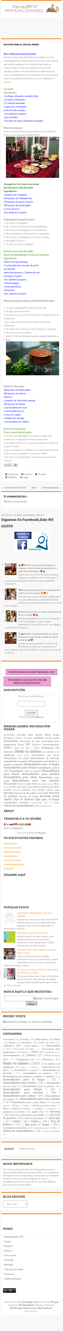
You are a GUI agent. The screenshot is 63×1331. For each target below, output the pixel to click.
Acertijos (22, 734)
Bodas (56, 734)
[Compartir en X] (12, 465)
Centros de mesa (24, 738)
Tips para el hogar (47, 799)
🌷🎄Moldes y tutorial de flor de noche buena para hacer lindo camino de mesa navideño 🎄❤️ (38, 636)
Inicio (34, 487)
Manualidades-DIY (14, 1236)
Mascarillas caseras (46, 784)
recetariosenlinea (12, 860)
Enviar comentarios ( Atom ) (29, 514)
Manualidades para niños (21, 777)
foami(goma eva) (50, 747)
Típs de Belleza (24, 799)
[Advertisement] (27, 30)
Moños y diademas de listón (46, 786)
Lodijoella (9, 868)
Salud (55, 796)
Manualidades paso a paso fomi (21, 783)
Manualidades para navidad (40, 774)
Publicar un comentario (15, 501)
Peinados (16, 790)
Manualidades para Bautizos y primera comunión (29, 1076)
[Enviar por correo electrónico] (5, 465)
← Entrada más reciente (13, 487)
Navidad (9, 1264)
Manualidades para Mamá (24, 1089)
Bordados (9, 737)
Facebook (12, 474)
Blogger (42, 832)
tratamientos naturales (17, 802)
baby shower (36, 734)
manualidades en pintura (16, 761)
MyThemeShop (27, 1304)
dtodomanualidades (14, 864)
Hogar (8, 1241)
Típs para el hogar (14, 1269)
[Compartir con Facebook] (15, 465)
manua (28, 755)
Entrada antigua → (52, 487)
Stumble (12, 477)
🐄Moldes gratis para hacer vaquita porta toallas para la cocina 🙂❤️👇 (39, 591)
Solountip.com (29, 1301)
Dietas (22, 744)
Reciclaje (46, 796)
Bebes (49, 734)
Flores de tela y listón (27, 747)
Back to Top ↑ (31, 1311)
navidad (8, 790)
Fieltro (9, 747)
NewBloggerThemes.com (23, 1307)
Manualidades (11, 855)
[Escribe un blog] (8, 465)
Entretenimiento (50, 744)
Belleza (8, 1250)
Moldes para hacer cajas (21, 786)
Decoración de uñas (30, 741)
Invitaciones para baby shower (32, 932)
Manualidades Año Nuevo (45, 755)
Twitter (27, 474)
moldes (7, 787)
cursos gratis (52, 737)
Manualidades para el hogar (41, 764)
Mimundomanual (12, 851)
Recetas (9, 793)
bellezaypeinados (13, 847)
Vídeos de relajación (42, 806)
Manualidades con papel (17, 758)
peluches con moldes (34, 789)
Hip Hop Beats (45, 1307)
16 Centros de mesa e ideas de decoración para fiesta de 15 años (37, 971)
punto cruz (53, 789)
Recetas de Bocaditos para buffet (32, 792)
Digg (25, 477)
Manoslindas (10, 843)
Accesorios (10, 734)
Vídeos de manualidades (19, 805)
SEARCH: (9, 1148)
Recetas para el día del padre (21, 44)
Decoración (12, 741)
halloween (9, 751)
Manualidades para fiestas (20, 767)
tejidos (8, 799)
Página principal (13, 1278)
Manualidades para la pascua (25, 770)
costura (39, 738)
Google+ (42, 474)
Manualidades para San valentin (35, 780)
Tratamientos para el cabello (45, 802)
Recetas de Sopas (29, 796)
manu (20, 755)
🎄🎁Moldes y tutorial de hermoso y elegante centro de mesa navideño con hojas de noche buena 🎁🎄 (37, 568)
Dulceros (37, 744)
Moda (56, 783)
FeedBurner (38, 717)
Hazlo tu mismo (28, 751)
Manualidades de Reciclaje (44, 758)
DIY (29, 744)
